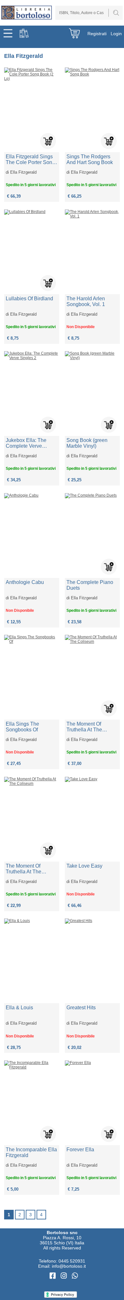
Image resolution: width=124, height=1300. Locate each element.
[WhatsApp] (75, 1276)
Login (116, 33)
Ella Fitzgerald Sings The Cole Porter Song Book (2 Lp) (30, 159)
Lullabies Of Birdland (29, 298)
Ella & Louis (19, 1007)
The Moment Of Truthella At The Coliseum (84, 727)
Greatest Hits (81, 1007)
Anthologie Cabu (25, 582)
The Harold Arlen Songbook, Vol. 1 (85, 301)
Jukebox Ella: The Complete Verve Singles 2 (26, 443)
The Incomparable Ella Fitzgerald (31, 1152)
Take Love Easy (84, 866)
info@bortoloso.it (69, 1266)
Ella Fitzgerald (23, 172)
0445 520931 (72, 1261)
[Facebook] (54, 1276)
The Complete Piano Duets (89, 585)
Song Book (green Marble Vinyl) (86, 443)
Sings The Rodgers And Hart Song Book (89, 159)
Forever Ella (80, 1149)
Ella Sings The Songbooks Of (22, 726)
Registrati (97, 33)
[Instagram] (65, 1276)
